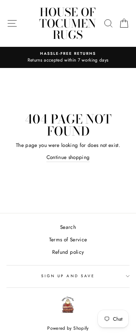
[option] (68, 57)
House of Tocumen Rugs (67, 23)
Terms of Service (68, 239)
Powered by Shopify (67, 328)
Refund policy (68, 252)
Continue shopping (68, 157)
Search (68, 227)
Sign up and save (68, 276)
